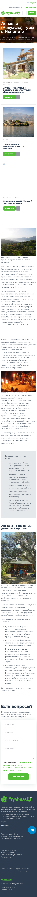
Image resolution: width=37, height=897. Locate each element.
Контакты (17, 838)
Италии (4, 438)
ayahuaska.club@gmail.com (12, 884)
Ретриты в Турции (24, 871)
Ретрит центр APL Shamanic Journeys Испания (18, 202)
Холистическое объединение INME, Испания (13, 146)
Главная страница (7, 37)
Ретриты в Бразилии (8, 871)
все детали (9, 97)
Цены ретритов (6, 838)
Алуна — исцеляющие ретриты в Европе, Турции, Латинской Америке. (17, 90)
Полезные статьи (7, 857)
